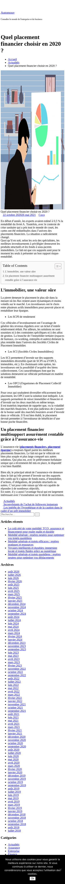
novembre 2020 (17, 740)
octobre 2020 (15, 743)
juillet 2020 (14, 752)
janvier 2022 (15, 701)
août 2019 (13, 788)
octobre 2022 (15, 672)
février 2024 (15, 636)
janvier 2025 (15, 600)
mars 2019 (14, 804)
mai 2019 (13, 798)
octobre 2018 (15, 820)
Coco (42, 214)
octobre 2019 (15, 782)
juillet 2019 (14, 791)
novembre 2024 (17, 607)
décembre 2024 (16, 604)
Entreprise (14, 851)
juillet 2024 (14, 620)
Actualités (13, 62)
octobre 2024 (15, 610)
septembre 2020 (17, 746)
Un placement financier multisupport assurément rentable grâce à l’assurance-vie (30, 277)
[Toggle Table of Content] (56, 266)
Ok (32, 878)
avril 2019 (14, 801)
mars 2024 (14, 633)
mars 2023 (14, 662)
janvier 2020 (15, 772)
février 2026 (15, 581)
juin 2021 (13, 717)
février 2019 (15, 808)
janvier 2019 (15, 811)
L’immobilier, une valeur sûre (20, 271)
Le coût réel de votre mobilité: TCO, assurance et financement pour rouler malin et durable (36, 530)
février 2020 (15, 769)
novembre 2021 (17, 704)
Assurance (14, 847)
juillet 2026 (14, 574)
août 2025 (13, 584)
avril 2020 (14, 762)
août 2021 (13, 714)
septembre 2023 (17, 649)
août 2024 (13, 616)
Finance (12, 854)
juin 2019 (13, 795)
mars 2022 (14, 694)
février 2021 (15, 730)
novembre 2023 (17, 646)
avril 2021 (14, 723)
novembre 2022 (17, 668)
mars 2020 (14, 765)
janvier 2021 (15, 733)
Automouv (8, 12)
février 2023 (15, 665)
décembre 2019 (16, 775)
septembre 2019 (17, 785)
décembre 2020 (16, 736)
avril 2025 (14, 591)
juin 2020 (13, 756)
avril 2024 (14, 629)
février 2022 (15, 697)
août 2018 (13, 827)
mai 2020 (13, 759)
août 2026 (13, 571)
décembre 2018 (16, 814)
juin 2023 (13, 652)
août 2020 (13, 749)
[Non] (60, 869)
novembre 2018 (17, 817)
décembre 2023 (16, 642)
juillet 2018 (14, 830)
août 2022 (13, 678)
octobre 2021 (15, 707)
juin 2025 (13, 587)
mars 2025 (14, 594)
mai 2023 (13, 655)
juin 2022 (13, 684)
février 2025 (15, 597)
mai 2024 (13, 626)
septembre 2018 (17, 824)
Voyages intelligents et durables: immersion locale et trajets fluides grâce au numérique (32, 549)
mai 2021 (13, 720)
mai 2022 (13, 688)
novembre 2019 (17, 778)
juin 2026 (13, 578)
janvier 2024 (15, 639)
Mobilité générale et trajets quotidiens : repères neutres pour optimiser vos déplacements (34, 556)
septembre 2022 (17, 675)
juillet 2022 (14, 681)
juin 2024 (13, 623)
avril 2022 (14, 691)
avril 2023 (14, 659)
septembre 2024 (17, 613)
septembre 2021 (17, 710)
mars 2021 (14, 727)
